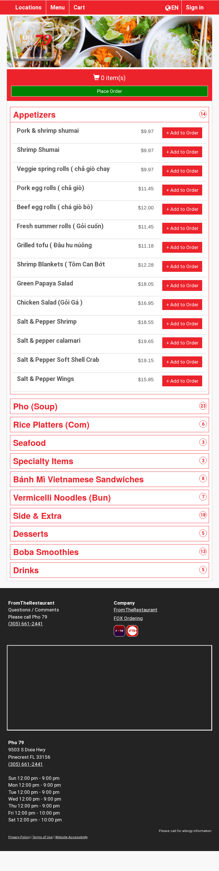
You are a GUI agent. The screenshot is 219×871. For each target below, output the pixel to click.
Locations (28, 7)
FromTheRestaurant (135, 610)
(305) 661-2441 (25, 624)
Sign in (195, 7)
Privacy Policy (19, 837)
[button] (109, 114)
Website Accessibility (71, 837)
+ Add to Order (182, 133)
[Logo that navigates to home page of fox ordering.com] (131, 631)
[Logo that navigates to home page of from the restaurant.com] (119, 631)
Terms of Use (42, 837)
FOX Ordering (128, 618)
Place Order (109, 91)
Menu (57, 7)
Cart (79, 7)
